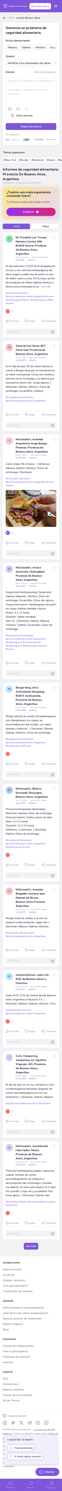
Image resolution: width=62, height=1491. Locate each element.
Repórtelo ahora (31, 126)
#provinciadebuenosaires (19, 296)
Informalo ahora (40, 6)
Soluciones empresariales (18, 1346)
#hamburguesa (14, 299)
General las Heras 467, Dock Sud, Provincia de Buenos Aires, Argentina (32, 350)
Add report (51, 1487)
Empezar (28, 212)
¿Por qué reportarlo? (15, 1286)
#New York (10, 160)
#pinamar (25, 478)
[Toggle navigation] (55, 6)
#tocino (10, 649)
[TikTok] (13, 1423)
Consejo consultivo (14, 1280)
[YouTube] (38, 1423)
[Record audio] (26, 109)
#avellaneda (26, 397)
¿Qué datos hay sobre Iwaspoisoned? (25, 1313)
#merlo (23, 1201)
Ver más (46, 287)
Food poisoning (23, 1448)
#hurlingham (26, 635)
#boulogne (25, 840)
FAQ (5, 1379)
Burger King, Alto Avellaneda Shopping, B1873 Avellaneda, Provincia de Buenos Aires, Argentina (30, 696)
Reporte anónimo (13, 1389)
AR (10, 17)
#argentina (40, 296)
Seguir (32, 321)
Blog (6, 1329)
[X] (21, 1423)
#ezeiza (24, 293)
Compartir (50, 321)
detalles (31, 260)
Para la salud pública (15, 1351)
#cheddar (28, 642)
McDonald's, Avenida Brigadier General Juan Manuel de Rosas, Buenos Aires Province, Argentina (31, 898)
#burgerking (12, 397)
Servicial (14, 321)
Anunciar (8, 1362)
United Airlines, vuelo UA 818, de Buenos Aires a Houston (32, 979)
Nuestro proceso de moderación (22, 1318)
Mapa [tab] (45, 226)
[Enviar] (52, 332)
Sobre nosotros (12, 1269)
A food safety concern (27, 1456)
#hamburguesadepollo (35, 645)
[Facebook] (5, 1423)
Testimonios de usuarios (18, 1291)
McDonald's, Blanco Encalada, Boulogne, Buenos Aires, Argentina (32, 793)
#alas (51, 299)
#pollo (26, 299)
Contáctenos (10, 1384)
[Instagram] (46, 1423)
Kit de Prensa (11, 1400)
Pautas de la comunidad (17, 1395)
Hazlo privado (24, 115)
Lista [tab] (16, 226)
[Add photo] (10, 109)
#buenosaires (27, 932)
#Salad (51, 160)
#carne (50, 296)
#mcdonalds (12, 293)
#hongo (27, 746)
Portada (10, 1487)
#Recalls (24, 160)
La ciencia (8, 1275)
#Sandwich (38, 160)
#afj (8, 1103)
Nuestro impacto (13, 1324)
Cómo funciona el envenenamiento (23, 1308)
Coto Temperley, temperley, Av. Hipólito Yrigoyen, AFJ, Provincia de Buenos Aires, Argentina (31, 1064)
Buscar (31, 1487)
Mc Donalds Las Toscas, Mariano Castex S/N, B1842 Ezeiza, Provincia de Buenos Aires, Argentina (31, 246)
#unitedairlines (14, 1010)
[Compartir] (54, 237)
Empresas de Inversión (16, 1357)
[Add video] (18, 109)
